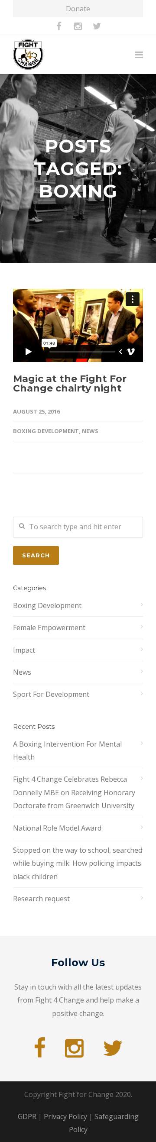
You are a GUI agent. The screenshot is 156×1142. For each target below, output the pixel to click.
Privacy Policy (65, 1116)
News (90, 431)
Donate (78, 8)
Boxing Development (46, 431)
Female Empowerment (49, 627)
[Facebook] (59, 26)
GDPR (27, 1116)
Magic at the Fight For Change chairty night (70, 383)
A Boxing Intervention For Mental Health (67, 750)
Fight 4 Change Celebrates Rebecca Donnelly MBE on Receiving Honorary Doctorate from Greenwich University (74, 792)
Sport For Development (51, 694)
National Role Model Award (57, 828)
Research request (41, 898)
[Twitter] (97, 26)
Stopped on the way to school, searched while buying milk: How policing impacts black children (77, 863)
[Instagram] (78, 26)
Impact (24, 650)
